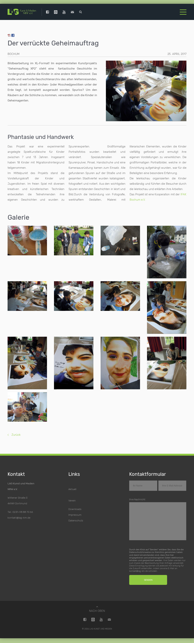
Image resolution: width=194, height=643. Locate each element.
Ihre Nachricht (137, 499)
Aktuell (72, 489)
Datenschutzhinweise (140, 552)
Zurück (16, 434)
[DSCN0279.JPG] (27, 407)
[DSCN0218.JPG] (73, 240)
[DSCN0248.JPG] (27, 363)
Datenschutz (75, 520)
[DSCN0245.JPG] (120, 296)
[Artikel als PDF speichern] (9, 36)
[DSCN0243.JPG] (73, 296)
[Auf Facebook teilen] (12, 36)
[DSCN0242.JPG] (27, 296)
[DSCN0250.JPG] (73, 363)
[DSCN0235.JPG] (120, 240)
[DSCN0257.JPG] (166, 363)
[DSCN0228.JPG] (27, 240)
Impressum (74, 514)
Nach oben (97, 611)
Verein (72, 500)
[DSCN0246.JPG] (166, 307)
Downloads (74, 509)
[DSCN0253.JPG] (120, 363)
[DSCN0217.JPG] (166, 252)
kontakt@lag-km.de (19, 517)
